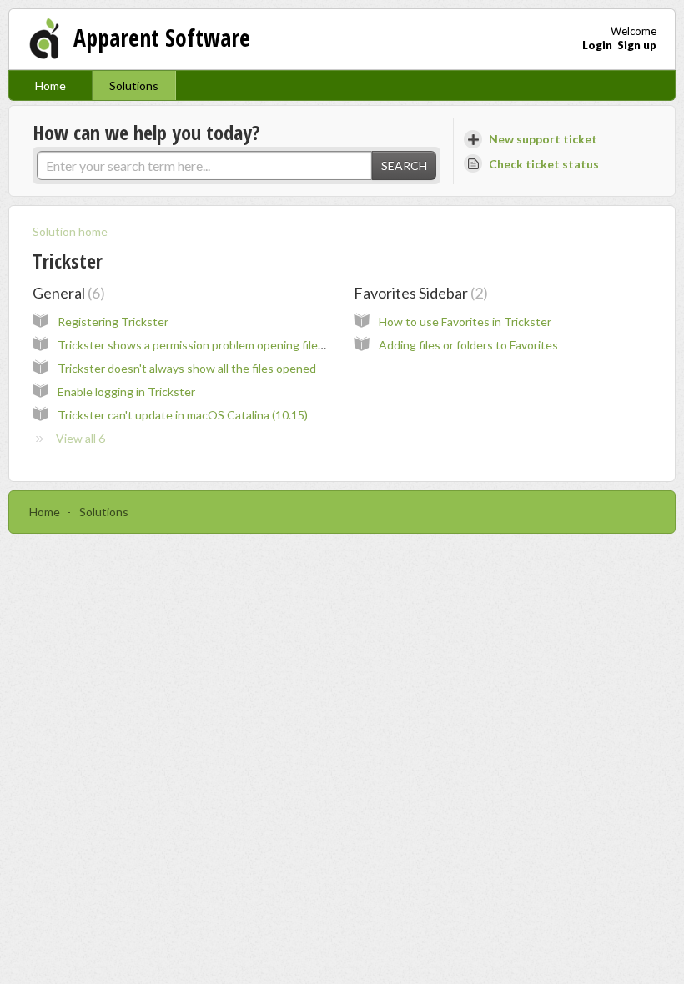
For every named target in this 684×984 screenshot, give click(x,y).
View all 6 (80, 438)
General (66, 293)
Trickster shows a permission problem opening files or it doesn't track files (250, 345)
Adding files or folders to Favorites (468, 345)
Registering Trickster (113, 321)
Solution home (70, 231)
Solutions (133, 85)
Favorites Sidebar (418, 293)
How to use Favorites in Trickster (465, 321)
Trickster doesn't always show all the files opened (187, 368)
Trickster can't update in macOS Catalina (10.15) (183, 415)
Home (50, 85)
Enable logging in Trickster (126, 391)
